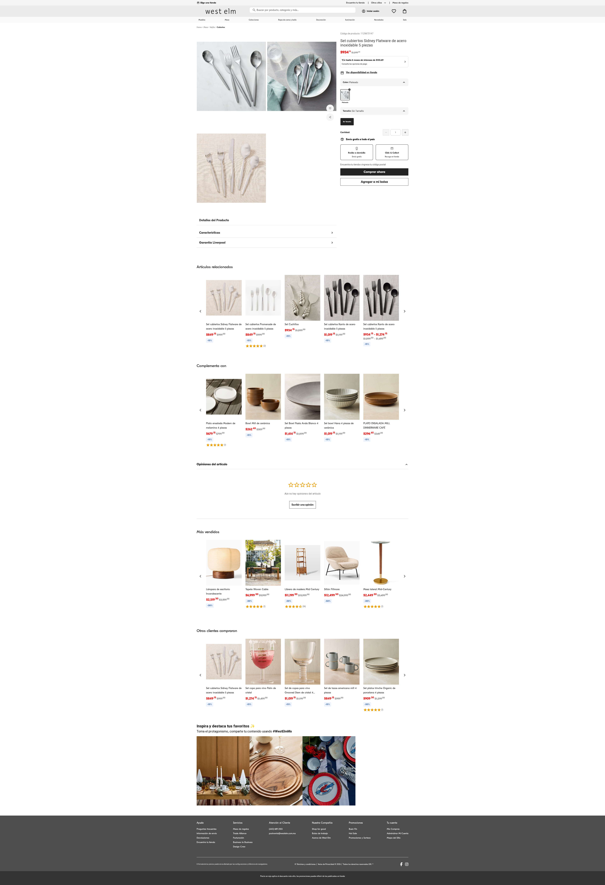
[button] (200, 311)
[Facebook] (401, 864)
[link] (224, 309)
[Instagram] (406, 864)
